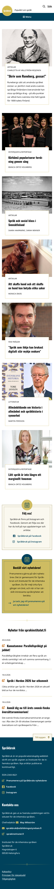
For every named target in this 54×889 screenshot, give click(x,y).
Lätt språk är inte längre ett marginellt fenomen (24, 476)
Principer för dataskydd (13, 875)
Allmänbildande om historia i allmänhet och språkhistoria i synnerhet (25, 411)
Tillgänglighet (8, 878)
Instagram (11, 792)
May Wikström (27, 822)
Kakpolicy (6, 871)
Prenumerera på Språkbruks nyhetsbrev (24, 780)
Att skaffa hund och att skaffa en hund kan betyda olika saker (26, 286)
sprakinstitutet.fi (13, 834)
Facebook (11, 787)
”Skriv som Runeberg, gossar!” (26, 76)
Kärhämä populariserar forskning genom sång (25, 159)
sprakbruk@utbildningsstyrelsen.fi (24, 828)
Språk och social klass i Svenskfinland (22, 223)
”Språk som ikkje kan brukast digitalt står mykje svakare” (25, 349)
